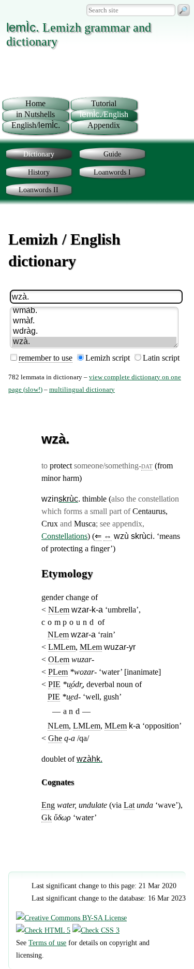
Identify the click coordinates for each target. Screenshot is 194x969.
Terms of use (47, 942)
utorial (103, 103)
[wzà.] (94, 342)
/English (104, 114)
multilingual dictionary (82, 389)
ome (35, 103)
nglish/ (35, 125)
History (39, 172)
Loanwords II (38, 190)
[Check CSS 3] (96, 930)
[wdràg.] (94, 331)
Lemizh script (107, 357)
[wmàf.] (94, 321)
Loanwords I (112, 172)
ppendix (103, 125)
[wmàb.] (94, 311)
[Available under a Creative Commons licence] (71, 918)
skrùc (68, 498)
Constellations (64, 536)
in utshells (35, 114)
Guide (112, 154)
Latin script (161, 357)
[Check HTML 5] (43, 930)
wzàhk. (89, 758)
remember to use (45, 357)
